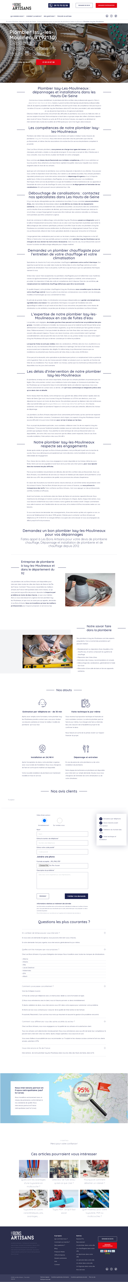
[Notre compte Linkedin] (107, 16)
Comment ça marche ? (34, 16)
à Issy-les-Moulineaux (41, 139)
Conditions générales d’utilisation (60, 1277)
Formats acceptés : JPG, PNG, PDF (48, 861)
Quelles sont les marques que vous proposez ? (40, 949)
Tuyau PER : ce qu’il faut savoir (63, 1211)
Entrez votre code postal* (45, 847)
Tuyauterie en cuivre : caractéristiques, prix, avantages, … (33, 1213)
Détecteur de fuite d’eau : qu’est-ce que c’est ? (64, 1181)
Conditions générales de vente (79, 1277)
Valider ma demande (76, 896)
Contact (57, 1265)
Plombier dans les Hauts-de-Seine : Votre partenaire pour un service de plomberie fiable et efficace (47, 21)
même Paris (74, 404)
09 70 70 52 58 (61, 5)
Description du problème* (45, 870)
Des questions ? (49, 16)
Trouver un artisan (64, 16)
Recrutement (80, 1242)
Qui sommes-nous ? (17, 16)
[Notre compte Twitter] (116, 16)
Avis (55, 1261)
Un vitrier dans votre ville (84, 1263)
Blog (55, 1248)
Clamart (64, 404)
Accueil (8, 21)
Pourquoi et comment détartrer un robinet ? (94, 1181)
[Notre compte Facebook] (111, 16)
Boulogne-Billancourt (53, 404)
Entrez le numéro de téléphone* (47, 838)
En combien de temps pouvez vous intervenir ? (41, 933)
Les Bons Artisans (19, 1277)
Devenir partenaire (60, 1258)
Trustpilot (11, 800)
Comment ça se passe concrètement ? (38, 986)
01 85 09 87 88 (48, 62)
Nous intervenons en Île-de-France (36, 1048)
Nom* (38, 830)
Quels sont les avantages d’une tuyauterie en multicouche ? (33, 1183)
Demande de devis (22, 62)
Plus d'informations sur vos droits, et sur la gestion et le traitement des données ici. (59, 913)
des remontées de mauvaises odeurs (46, 204)
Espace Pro (80, 1239)
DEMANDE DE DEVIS (84, 5)
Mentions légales (44, 1277)
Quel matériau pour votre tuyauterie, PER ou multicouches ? (94, 1213)
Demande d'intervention (106, 5)
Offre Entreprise (59, 1255)
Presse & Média (59, 1252)
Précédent (42, 896)
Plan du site (92, 1277)
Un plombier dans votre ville (85, 1245)
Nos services (80, 1270)
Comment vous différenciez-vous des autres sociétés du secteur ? (48, 1021)
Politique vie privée (45, 1279)
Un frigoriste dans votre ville (85, 1266)
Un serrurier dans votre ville (85, 1260)
